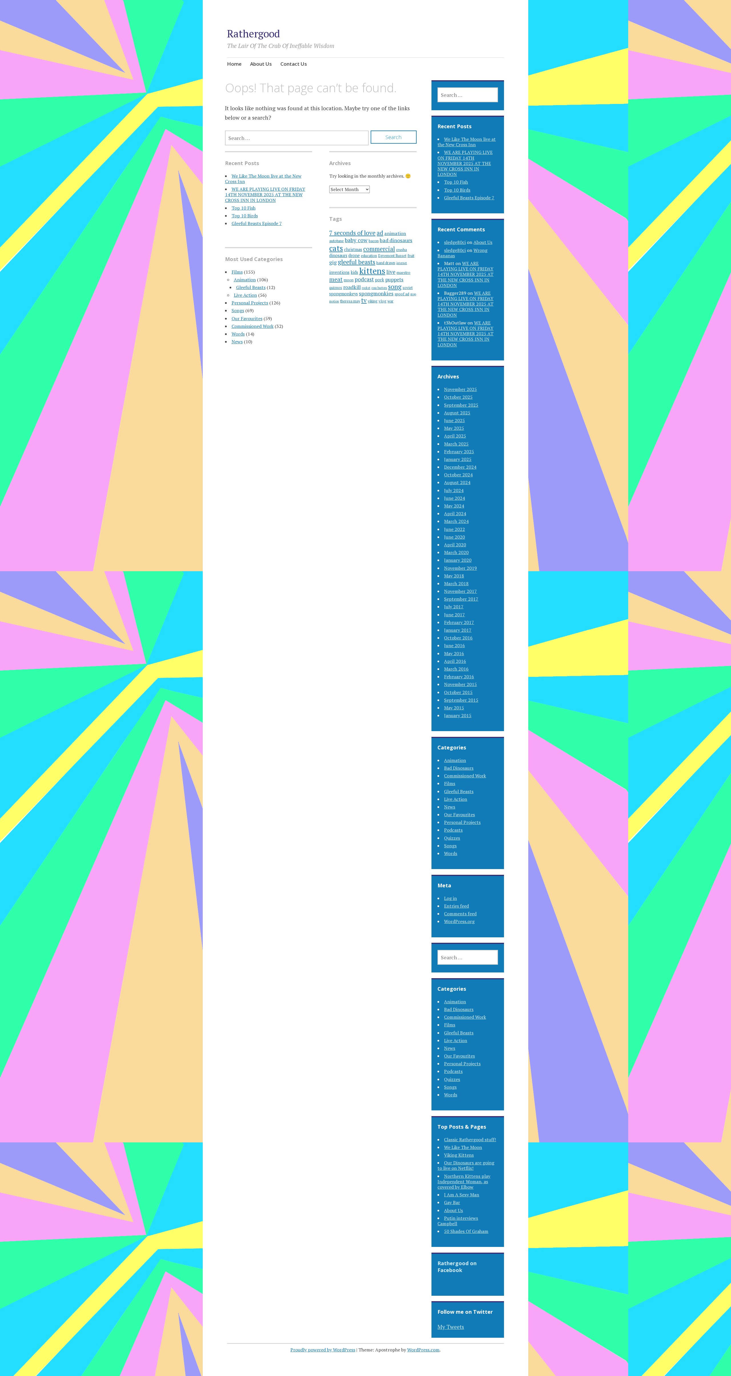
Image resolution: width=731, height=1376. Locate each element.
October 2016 (458, 638)
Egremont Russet (392, 255)
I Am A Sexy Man (461, 1195)
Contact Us (293, 64)
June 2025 (454, 420)
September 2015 (461, 700)
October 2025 (458, 397)
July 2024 (453, 490)
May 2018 (454, 576)
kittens (372, 270)
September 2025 (461, 405)
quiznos (335, 287)
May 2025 (454, 428)
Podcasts (453, 830)
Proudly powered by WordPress (322, 1350)
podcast (364, 279)
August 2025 (457, 413)
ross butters (379, 288)
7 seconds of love (352, 232)
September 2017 (461, 599)
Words (238, 334)
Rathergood (253, 33)
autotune (336, 240)
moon (349, 280)
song (394, 286)
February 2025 (459, 451)
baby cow (356, 240)
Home (234, 64)
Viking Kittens (459, 1155)
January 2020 (457, 560)
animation (395, 233)
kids (354, 272)
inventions (339, 272)
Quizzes (452, 838)
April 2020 (455, 544)
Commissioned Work (253, 326)
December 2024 (460, 467)
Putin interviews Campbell (457, 1221)
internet (401, 263)
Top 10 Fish (244, 208)
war (390, 301)
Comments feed (460, 913)
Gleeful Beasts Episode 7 (257, 223)
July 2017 (453, 606)
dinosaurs (338, 255)
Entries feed (456, 906)
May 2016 (454, 653)
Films (237, 272)
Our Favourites (247, 318)
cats (336, 248)
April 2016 (455, 661)
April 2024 (455, 513)
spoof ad (402, 294)
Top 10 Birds (245, 215)
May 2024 (454, 506)
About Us (261, 64)
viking (372, 301)
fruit (410, 255)
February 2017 (459, 622)
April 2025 (455, 436)
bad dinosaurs (396, 240)
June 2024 (454, 498)
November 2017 (460, 591)
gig (333, 262)
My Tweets (450, 1326)
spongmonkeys (343, 293)
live (390, 271)
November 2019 (460, 568)
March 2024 (456, 521)
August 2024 (457, 482)
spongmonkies (376, 293)
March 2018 (456, 583)
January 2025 (457, 459)
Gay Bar (452, 1202)
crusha (401, 249)
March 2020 (456, 552)
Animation (245, 279)
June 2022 (454, 529)
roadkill (352, 287)
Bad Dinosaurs (458, 768)
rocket (366, 288)
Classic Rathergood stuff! (470, 1139)
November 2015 (460, 684)
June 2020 (454, 537)
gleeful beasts (356, 262)
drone (354, 255)
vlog (382, 301)
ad (380, 233)
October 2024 (458, 475)
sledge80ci (455, 242)
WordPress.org (459, 921)
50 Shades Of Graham (466, 1231)
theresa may (350, 301)
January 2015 (457, 715)
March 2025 (456, 444)
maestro (403, 272)
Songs (238, 310)
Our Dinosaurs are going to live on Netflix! (465, 1165)
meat (336, 279)
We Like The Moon (463, 1147)
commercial (379, 249)
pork (379, 279)
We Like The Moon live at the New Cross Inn (263, 178)
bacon (374, 240)
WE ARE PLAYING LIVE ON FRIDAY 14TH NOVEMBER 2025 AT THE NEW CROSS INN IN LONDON (265, 194)
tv (364, 300)
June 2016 (454, 645)
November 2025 (460, 389)
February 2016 (459, 676)
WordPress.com (423, 1350)
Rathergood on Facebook (457, 1266)
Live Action (245, 295)
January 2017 (457, 630)
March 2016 (456, 669)
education (369, 255)
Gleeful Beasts (251, 287)
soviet (408, 287)
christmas (353, 249)
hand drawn (385, 262)
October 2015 (458, 692)
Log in (450, 898)
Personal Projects (250, 303)
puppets (394, 279)
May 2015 (454, 708)
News (237, 341)
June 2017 (454, 614)
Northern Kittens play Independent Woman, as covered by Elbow (463, 1181)
